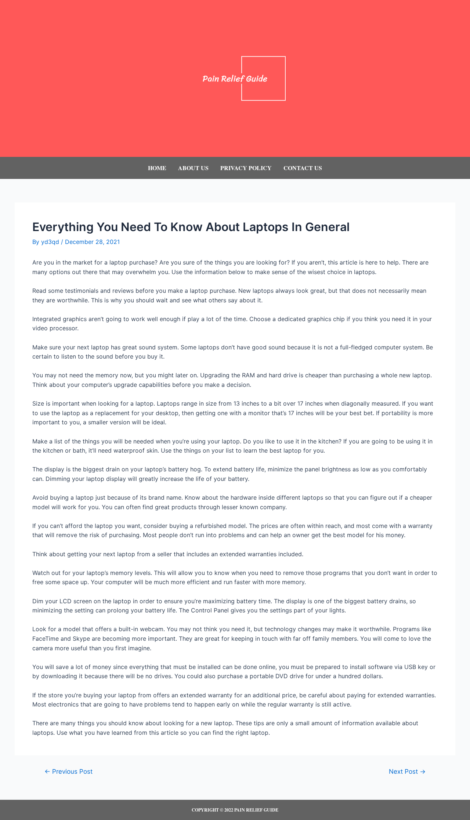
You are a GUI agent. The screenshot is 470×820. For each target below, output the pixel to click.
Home (157, 167)
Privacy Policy (246, 167)
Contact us (302, 167)
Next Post (407, 771)
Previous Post (68, 771)
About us (193, 167)
